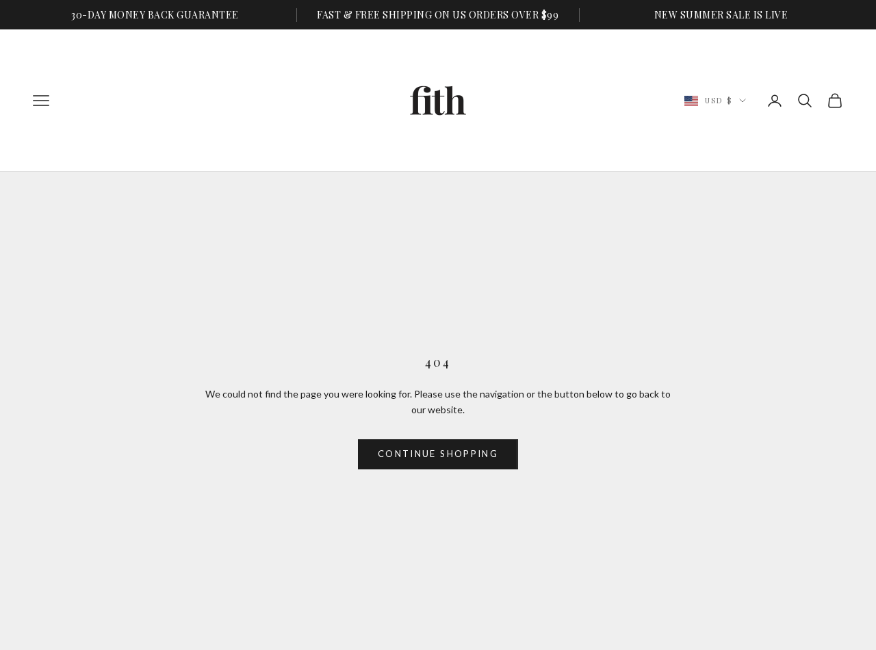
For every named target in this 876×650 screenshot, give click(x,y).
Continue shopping (438, 453)
